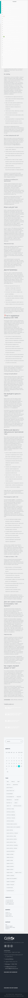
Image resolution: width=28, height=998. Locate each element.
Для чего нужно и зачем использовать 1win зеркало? (13, 26)
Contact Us (7, 928)
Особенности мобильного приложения (11, 8)
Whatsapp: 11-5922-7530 (11, 964)
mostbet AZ (9, 802)
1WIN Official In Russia (17, 699)
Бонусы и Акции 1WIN (7, 56)
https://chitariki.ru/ (16, 144)
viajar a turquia (10, 884)
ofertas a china (10, 808)
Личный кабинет (6, 46)
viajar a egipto (10, 863)
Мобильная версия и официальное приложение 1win (14, 20)
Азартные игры (6, 28)
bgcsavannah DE (10, 796)
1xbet (18, 781)
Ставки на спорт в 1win (8, 58)
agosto (7, 748)
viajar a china (10, 860)
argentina (15, 784)
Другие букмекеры (7, 14)
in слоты (5, 4)
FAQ (6, 924)
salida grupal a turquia (12, 833)
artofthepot (10, 787)
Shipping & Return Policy (10, 927)
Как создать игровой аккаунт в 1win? (10, 30)
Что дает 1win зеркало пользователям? (11, 38)
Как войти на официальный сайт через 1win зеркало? (14, 40)
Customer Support (8, 926)
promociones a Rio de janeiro (13, 827)
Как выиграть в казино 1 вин (9, 62)
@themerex (11, 904)
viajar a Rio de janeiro (12, 878)
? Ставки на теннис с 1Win (8, 24)
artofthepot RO (10, 790)
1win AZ (13, 781)
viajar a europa (10, 866)
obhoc (16, 802)
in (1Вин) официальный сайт (9, 6)
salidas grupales (10, 851)
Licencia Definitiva (9, 959)
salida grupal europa (12, 839)
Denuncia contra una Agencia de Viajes (16, 996)
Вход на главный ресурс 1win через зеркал (13, 708)
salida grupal (10, 830)
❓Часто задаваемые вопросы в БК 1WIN (11, 16)
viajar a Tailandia (11, 881)
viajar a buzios (10, 857)
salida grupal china (11, 836)
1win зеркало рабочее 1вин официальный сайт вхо (12, 721)
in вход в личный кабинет (8, 18)
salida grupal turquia (12, 848)
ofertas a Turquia (11, 817)
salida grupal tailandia (12, 845)
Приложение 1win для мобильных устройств (12, 60)
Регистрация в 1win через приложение (11, 65)
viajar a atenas (10, 854)
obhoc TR (9, 805)
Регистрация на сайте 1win (8, 22)
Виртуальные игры (7, 12)
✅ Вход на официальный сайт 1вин (10, 36)
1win (8, 781)
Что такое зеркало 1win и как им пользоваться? (12, 42)
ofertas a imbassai (11, 814)
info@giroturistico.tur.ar (10, 966)
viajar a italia (18, 872)
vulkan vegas (10, 887)
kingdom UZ (9, 799)
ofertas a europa (11, 811)
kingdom (19, 796)
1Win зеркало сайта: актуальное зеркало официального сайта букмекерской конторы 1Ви (13, 713)
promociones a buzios (12, 824)
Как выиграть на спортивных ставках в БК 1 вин (13, 32)
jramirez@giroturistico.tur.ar (11, 968)
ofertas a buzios (17, 805)
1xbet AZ (8, 784)
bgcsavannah (10, 793)
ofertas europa (10, 821)
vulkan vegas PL (10, 890)
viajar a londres (10, 875)
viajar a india (9, 872)
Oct (7, 771)
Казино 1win (5, 44)
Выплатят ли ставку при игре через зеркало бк (12, 48)
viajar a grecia (10, 869)
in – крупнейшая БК (7, 34)
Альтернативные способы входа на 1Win (11, 50)
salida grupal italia (11, 842)
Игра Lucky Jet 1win (7, 10)
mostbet (17, 799)
